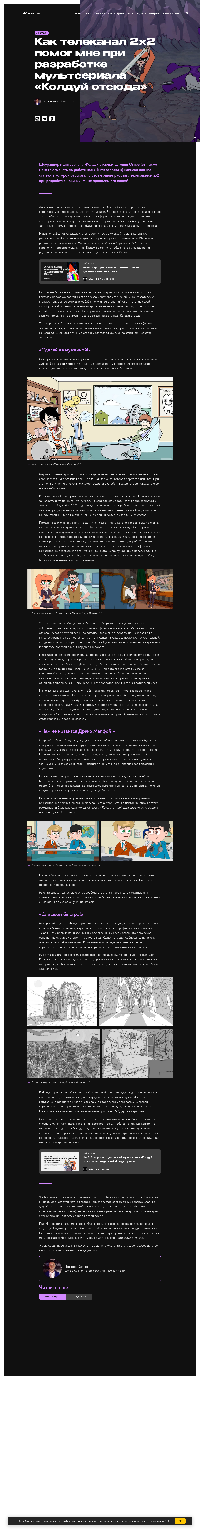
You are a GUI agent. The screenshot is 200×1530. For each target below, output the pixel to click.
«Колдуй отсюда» (141, 221)
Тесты (87, 13)
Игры (131, 13)
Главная (77, 13)
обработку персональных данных (131, 1521)
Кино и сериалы (116, 13)
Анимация (99, 13)
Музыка (141, 13)
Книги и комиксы (172, 13)
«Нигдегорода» (70, 364)
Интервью (154, 13)
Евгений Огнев (50, 101)
